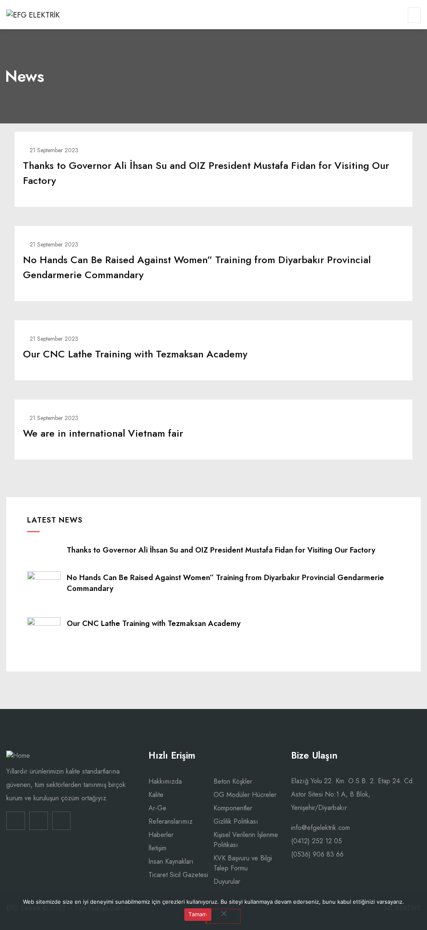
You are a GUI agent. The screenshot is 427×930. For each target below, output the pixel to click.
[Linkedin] (15, 821)
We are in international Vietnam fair (103, 433)
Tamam (197, 914)
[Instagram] (38, 821)
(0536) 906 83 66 (317, 854)
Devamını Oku (213, 200)
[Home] (18, 756)
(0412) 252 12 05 (316, 841)
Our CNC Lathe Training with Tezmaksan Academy (135, 354)
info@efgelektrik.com (320, 827)
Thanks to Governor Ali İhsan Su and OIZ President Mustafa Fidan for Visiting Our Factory (221, 550)
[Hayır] (223, 916)
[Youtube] (61, 821)
